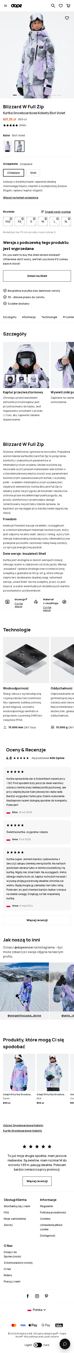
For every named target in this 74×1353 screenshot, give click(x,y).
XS (21, 221)
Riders (8, 1275)
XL (68, 221)
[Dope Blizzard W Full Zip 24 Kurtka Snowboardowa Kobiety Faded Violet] (8, 146)
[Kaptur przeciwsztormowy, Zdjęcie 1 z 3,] (10, 380)
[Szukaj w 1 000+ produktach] (53, 5)
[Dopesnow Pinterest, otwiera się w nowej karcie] (46, 1296)
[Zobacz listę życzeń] (61, 5)
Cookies (45, 1218)
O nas (7, 1269)
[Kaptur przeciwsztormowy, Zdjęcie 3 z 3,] (33, 380)
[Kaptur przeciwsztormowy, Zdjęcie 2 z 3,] (21, 380)
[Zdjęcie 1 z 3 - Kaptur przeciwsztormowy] (26, 365)
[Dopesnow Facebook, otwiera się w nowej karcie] (28, 1296)
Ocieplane (13, 172)
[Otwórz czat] (65, 1344)
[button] (37, 1345)
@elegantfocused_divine (24, 1015)
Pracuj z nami (12, 1281)
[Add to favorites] (67, 18)
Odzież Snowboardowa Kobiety (23, 1125)
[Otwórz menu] (5, 5)
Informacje (29, 317)
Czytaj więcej (19, 605)
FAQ (6, 1212)
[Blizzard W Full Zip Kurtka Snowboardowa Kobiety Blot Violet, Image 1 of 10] (37, 54)
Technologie (49, 317)
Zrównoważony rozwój (18, 1262)
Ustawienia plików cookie (51, 1227)
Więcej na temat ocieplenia (20, 197)
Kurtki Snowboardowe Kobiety (22, 1130)
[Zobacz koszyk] (68, 5)
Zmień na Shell (37, 276)
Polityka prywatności (53, 1212)
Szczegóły (10, 317)
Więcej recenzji (37, 920)
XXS (9, 221)
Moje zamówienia (15, 1218)
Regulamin (46, 1206)
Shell (33, 172)
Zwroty (8, 1225)
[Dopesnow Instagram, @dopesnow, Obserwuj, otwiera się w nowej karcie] (37, 1296)
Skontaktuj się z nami (17, 1206)
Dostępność (47, 1235)
